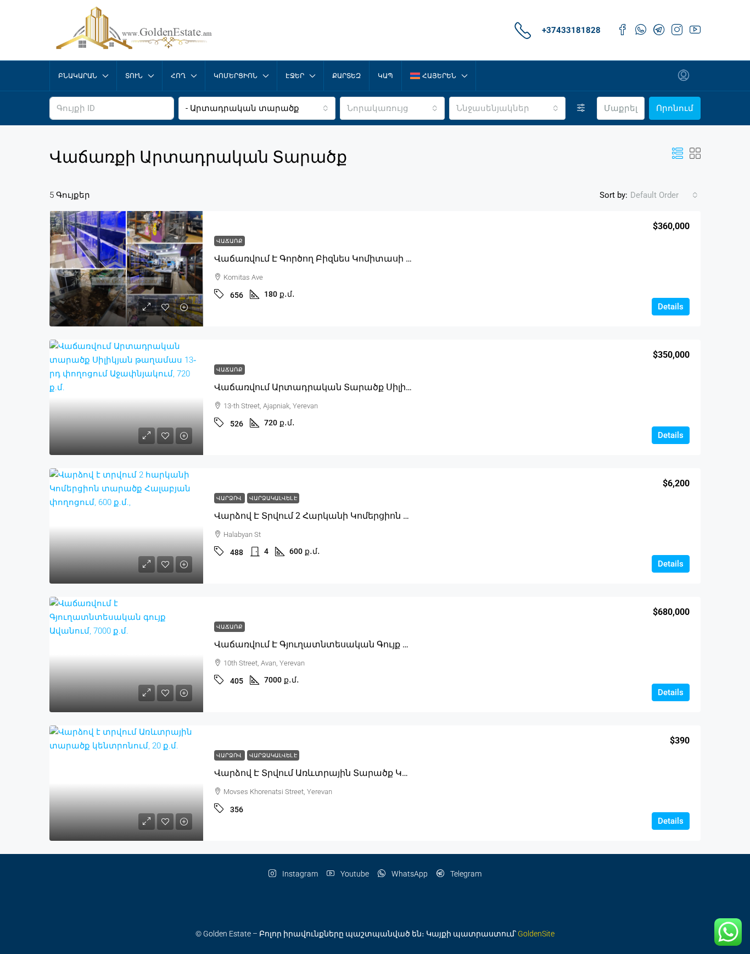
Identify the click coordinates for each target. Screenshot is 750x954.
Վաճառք (229, 241)
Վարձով (229, 498)
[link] (126, 268)
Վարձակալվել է (273, 498)
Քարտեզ (346, 76)
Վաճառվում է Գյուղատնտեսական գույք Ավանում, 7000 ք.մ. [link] (351, 644)
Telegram (465, 873)
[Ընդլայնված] (581, 108)
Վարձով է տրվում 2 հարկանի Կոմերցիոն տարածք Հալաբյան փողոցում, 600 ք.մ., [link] (397, 516)
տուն (134, 76)
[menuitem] (683, 75)
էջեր (295, 76)
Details (671, 307)
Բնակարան (77, 76)
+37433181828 (571, 30)
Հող (178, 76)
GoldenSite (536, 933)
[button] (677, 153)
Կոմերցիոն (236, 76)
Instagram (299, 873)
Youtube (354, 873)
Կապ (385, 76)
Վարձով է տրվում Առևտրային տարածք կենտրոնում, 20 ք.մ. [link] (350, 773)
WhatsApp (409, 873)
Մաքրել (620, 108)
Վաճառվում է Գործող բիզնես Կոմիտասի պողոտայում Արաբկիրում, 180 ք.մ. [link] (388, 258)
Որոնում (674, 108)
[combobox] (256, 108)
